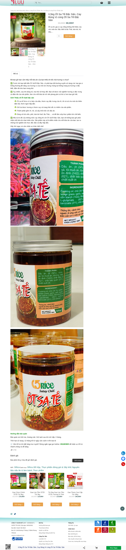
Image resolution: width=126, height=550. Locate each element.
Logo (76, 525)
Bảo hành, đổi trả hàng (74, 536)
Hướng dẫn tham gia (44, 525)
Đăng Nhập (42, 533)
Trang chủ (13, 10)
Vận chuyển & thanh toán (75, 539)
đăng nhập (21, 460)
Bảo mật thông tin (73, 534)
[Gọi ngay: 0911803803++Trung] (123, 464)
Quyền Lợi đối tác (43, 530)
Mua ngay (113, 548)
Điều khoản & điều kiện (74, 531)
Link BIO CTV (42, 539)
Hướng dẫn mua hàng (80, 541)
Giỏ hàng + (69, 36)
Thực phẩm (38, 470)
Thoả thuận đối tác (44, 528)
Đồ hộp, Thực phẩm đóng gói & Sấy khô (52, 467)
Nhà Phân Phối (21, 10)
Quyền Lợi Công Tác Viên (46, 541)
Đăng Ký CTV (49, 544)
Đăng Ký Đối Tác (50, 533)
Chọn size (71, 541)
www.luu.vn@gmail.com (17, 535)
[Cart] (102, 3)
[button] (15, 514)
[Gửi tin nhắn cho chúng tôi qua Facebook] (123, 459)
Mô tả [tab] (15, 74)
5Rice (27, 10)
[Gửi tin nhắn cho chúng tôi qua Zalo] (123, 455)
